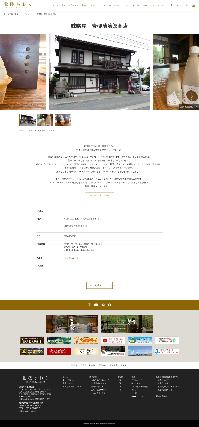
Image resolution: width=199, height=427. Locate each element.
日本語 (84, 365)
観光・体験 (73, 5)
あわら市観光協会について (167, 377)
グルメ (127, 5)
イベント (102, 5)
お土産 (136, 5)
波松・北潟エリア (98, 387)
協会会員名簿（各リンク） (169, 387)
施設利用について (165, 390)
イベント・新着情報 (139, 387)
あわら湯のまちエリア (100, 380)
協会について (163, 380)
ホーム (65, 377)
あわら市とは (68, 380)
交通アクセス (68, 383)
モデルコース (115, 5)
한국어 (124, 365)
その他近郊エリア (98, 393)
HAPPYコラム (148, 5)
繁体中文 (114, 365)
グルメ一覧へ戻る (95, 285)
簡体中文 (103, 365)
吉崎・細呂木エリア (99, 390)
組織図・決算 (163, 383)
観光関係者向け (162, 396)
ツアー (92, 5)
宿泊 (84, 5)
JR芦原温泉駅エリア (99, 383)
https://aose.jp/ (71, 258)
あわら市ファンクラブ (72, 387)
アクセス (162, 5)
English (92, 365)
